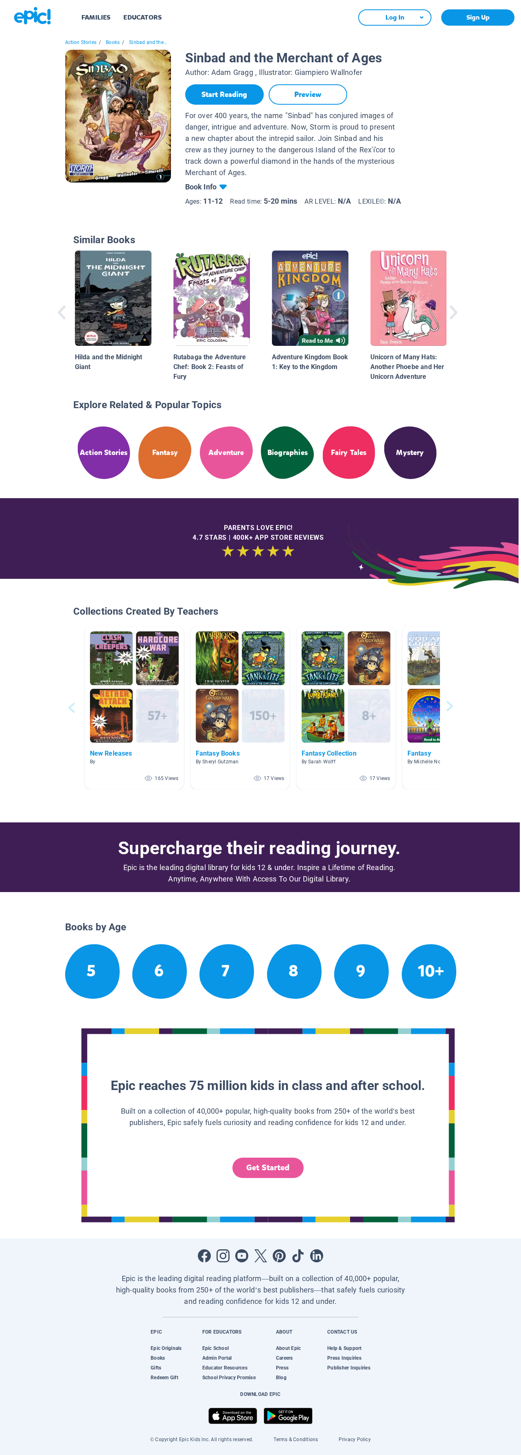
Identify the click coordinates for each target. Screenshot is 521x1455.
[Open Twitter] (260, 1255)
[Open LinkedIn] (316, 1255)
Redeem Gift (164, 1377)
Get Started (267, 1167)
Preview (307, 94)
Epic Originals (166, 1348)
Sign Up (478, 17)
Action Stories (81, 42)
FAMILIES (95, 17)
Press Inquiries (344, 1358)
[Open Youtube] (241, 1255)
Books (113, 42)
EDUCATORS (142, 17)
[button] (134, 707)
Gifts (156, 1368)
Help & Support (344, 1348)
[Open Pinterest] (279, 1255)
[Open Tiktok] (297, 1255)
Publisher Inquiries (348, 1368)
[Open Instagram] (223, 1255)
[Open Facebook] (204, 1255)
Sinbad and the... (148, 42)
